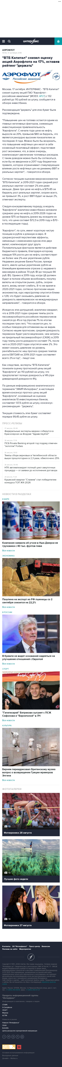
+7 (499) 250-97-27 (33, 990)
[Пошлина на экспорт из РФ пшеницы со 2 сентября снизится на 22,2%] (31, 595)
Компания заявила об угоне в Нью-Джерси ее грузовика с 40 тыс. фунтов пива (30, 544)
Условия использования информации (18, 1053)
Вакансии (46, 946)
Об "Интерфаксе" (19, 946)
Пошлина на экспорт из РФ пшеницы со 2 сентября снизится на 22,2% (27, 601)
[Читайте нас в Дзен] (4, 1037)
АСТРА (4, 1015)
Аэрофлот (8, 50)
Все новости (8, 550)
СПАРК (5, 1005)
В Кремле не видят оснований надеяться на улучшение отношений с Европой (28, 658)
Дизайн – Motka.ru (10, 1058)
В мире (5, 499)
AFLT (42, 96)
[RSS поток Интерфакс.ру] (18, 1037)
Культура (7, 725)
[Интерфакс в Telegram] (9, 1037)
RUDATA (5, 1028)
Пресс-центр (34, 946)
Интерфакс (31, 41)
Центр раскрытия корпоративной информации (19, 1031)
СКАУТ (4, 1010)
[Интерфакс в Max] (22, 1037)
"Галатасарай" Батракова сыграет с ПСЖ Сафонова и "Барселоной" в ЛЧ (26, 714)
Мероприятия (25, 949)
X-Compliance (7, 1007)
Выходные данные (10, 1055)
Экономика (8, 556)
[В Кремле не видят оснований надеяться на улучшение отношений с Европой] (31, 652)
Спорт (5, 669)
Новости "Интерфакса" (10, 1023)
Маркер (5, 1013)
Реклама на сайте (9, 949)
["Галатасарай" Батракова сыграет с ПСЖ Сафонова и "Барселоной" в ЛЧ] (31, 708)
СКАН (4, 1025)
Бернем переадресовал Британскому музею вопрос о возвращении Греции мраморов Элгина (29, 772)
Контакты (6, 946)
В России (7, 612)
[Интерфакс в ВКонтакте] (13, 1037)
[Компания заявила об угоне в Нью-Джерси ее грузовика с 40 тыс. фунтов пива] (31, 539)
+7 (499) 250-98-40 (13, 990)
